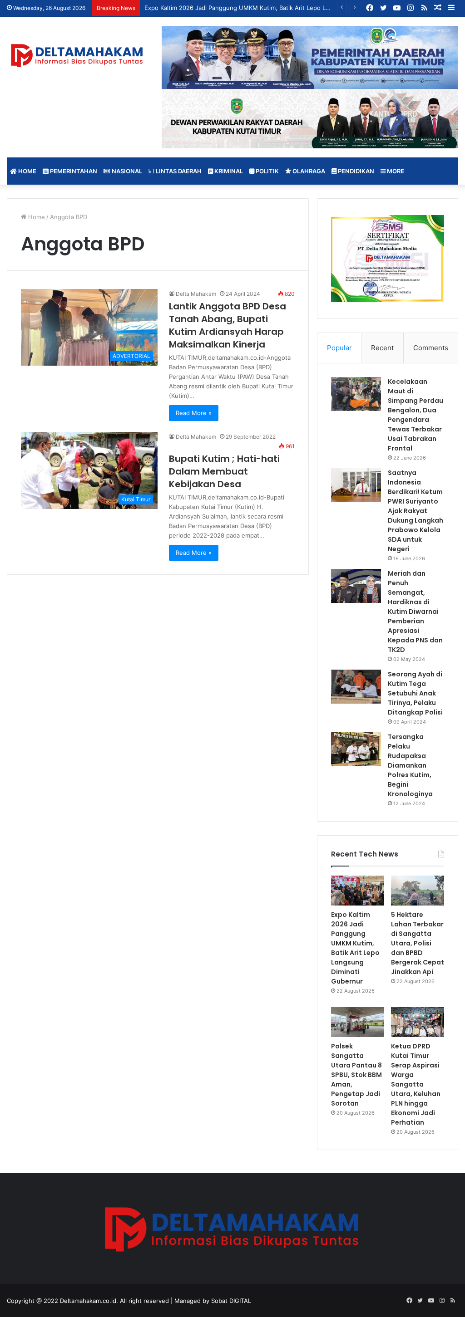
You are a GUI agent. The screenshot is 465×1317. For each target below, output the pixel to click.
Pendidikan (355, 171)
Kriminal (228, 171)
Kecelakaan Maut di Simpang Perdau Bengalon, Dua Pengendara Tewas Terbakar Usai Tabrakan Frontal (415, 415)
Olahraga (308, 171)
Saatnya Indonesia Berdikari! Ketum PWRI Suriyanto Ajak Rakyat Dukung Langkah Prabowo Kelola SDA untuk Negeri (415, 510)
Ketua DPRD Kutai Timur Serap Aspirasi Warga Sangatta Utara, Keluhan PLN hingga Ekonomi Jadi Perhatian (415, 1084)
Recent (382, 347)
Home (26, 171)
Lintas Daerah (178, 171)
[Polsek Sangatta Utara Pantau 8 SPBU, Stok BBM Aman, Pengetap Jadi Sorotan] (357, 1022)
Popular (339, 347)
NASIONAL (126, 171)
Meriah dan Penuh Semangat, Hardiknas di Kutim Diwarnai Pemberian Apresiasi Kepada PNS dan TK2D (415, 611)
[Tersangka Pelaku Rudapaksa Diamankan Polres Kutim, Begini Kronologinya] (356, 749)
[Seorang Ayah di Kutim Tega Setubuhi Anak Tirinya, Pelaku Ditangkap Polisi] (356, 687)
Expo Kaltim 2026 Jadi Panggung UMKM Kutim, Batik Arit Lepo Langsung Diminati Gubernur (355, 948)
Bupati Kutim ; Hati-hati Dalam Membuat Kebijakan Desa (224, 471)
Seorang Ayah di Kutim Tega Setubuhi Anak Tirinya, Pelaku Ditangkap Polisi (415, 693)
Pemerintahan (73, 171)
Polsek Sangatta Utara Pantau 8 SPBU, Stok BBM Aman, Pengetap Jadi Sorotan (356, 1075)
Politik (266, 171)
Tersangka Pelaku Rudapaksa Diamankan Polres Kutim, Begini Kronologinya (410, 765)
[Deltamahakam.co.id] (77, 55)
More (395, 171)
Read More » (194, 412)
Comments (430, 347)
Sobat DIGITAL (231, 1300)
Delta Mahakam (196, 293)
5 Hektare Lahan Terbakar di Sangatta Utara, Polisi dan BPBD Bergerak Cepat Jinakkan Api (417, 943)
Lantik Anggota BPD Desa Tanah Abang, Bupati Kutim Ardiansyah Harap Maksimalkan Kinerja (227, 325)
